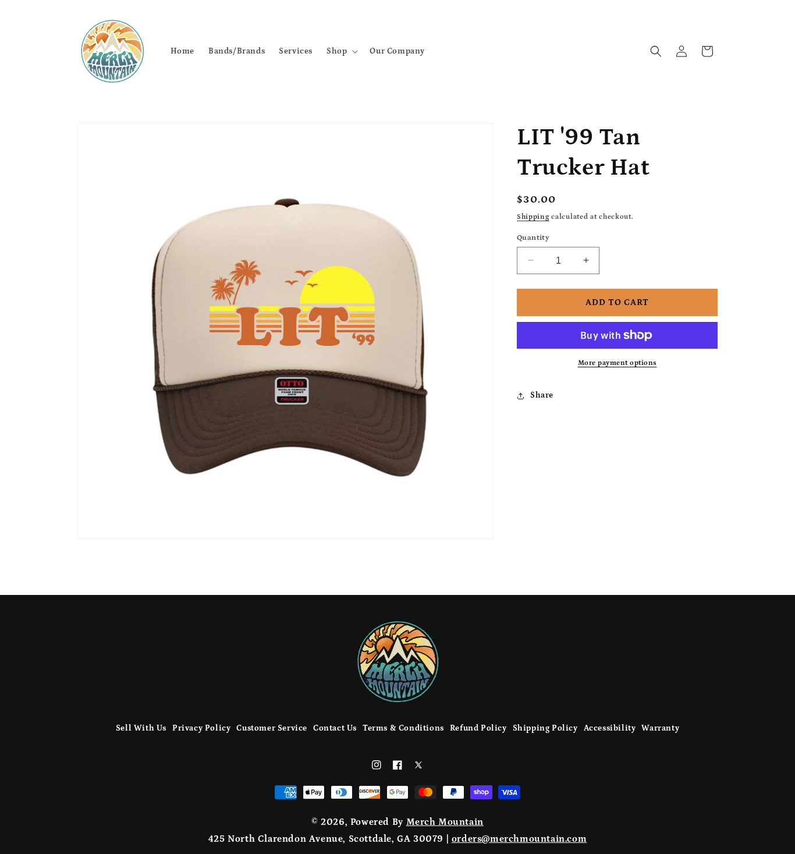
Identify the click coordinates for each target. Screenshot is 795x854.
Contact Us (335, 728)
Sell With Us (141, 728)
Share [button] (541, 395)
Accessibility (610, 728)
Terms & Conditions (403, 728)
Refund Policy (478, 728)
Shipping (533, 217)
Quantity (533, 237)
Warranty (660, 728)
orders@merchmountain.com (519, 839)
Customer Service (271, 728)
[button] (341, 50)
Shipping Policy (545, 728)
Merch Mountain (445, 822)
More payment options (617, 363)
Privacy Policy (201, 728)
